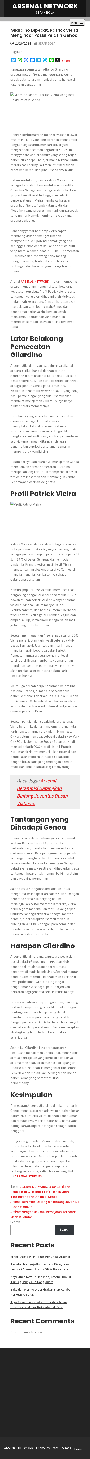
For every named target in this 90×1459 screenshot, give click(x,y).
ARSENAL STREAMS (28, 1176)
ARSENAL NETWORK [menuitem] (35, 281)
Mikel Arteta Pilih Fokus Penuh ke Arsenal (40, 1257)
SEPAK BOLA (46, 43)
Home (78, 1449)
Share (66, 60)
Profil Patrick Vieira (56, 1191)
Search (15, 1222)
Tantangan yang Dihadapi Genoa (33, 1196)
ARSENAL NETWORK (45, 6)
